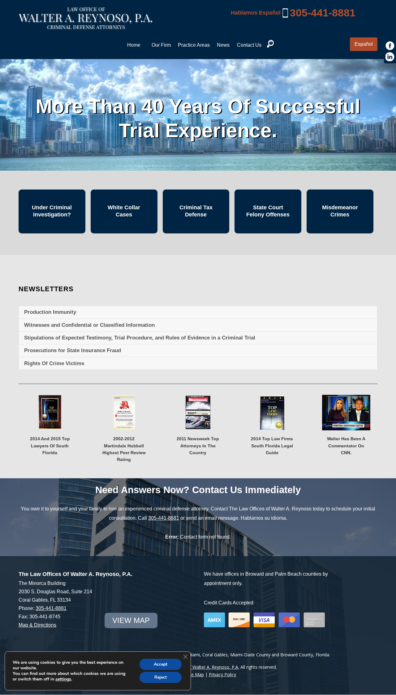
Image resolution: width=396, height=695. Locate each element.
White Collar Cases (124, 211)
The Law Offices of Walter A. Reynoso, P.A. (196, 667)
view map (131, 620)
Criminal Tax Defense (196, 211)
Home (133, 45)
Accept (160, 664)
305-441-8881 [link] (322, 13)
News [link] (223, 45)
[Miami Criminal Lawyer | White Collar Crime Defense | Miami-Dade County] (86, 25)
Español (364, 44)
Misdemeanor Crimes (340, 211)
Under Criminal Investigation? (52, 211)
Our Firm (161, 45)
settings (63, 679)
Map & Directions (37, 625)
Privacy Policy (222, 674)
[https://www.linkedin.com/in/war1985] (390, 57)
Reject (160, 677)
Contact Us (249, 45)
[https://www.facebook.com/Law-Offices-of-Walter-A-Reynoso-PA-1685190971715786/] (390, 46)
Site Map (195, 674)
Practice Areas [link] (194, 45)
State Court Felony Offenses (268, 211)
